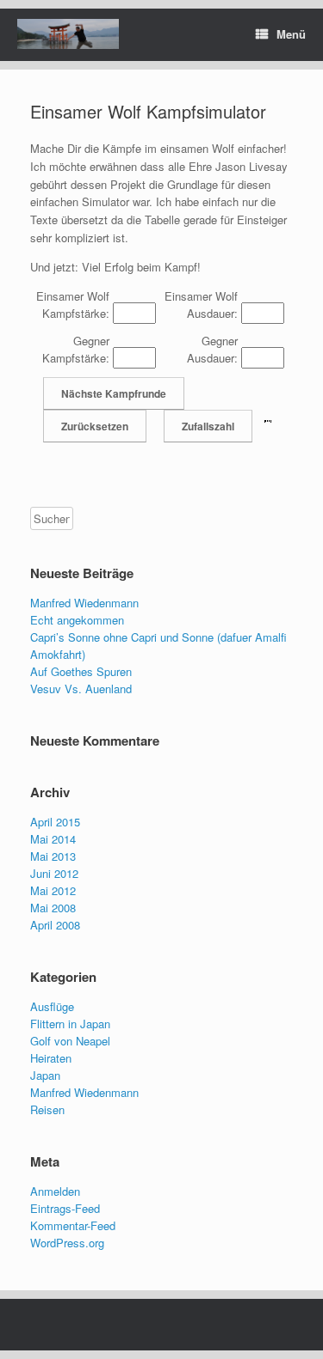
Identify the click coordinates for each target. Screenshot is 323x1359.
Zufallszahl (208, 426)
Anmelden (55, 1191)
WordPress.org (67, 1242)
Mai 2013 (53, 856)
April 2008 (55, 925)
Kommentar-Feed (72, 1225)
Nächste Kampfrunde (113, 393)
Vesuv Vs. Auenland (81, 688)
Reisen (47, 1109)
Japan (45, 1075)
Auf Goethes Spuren (81, 671)
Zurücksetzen (94, 426)
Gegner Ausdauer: (212, 349)
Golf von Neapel (70, 1041)
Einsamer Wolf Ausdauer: (201, 304)
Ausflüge (52, 1006)
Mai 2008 (53, 907)
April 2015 (55, 822)
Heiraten (50, 1058)
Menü (291, 34)
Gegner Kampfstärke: (75, 349)
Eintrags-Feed (65, 1208)
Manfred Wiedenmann (84, 602)
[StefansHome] (68, 34)
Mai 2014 (53, 839)
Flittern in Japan (70, 1023)
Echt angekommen (77, 620)
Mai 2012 (53, 890)
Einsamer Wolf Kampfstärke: (72, 304)
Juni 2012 (54, 873)
